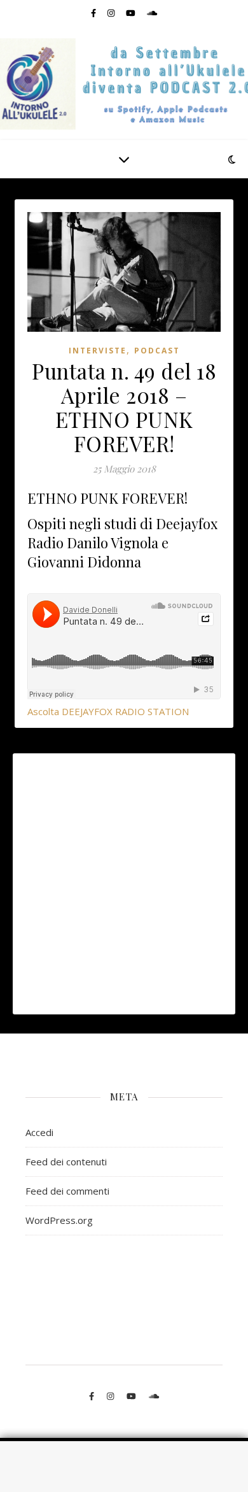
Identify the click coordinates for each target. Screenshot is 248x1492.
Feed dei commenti (67, 1190)
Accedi (39, 1132)
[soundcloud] (152, 12)
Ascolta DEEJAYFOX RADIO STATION (108, 711)
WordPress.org (59, 1220)
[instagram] (111, 12)
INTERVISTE (98, 350)
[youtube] (131, 12)
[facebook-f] (94, 12)
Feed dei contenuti (66, 1161)
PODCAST (157, 350)
